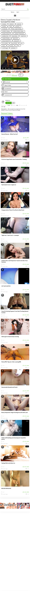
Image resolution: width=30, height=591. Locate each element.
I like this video (8, 75)
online (18, 45)
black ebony (14, 36)
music (3, 45)
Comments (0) (8, 95)
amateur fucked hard (19, 33)
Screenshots (8, 88)
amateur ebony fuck (6, 33)
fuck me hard (14, 43)
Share (6, 91)
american (19, 24)
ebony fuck (15, 38)
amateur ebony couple (18, 31)
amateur (4, 26)
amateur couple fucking (16, 28)
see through (5, 48)
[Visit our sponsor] (15, 72)
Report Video (8, 85)
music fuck (10, 45)
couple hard (23, 36)
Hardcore (12, 24)
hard (21, 43)
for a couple (5, 43)
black (10, 26)
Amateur (4, 24)
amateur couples (6, 31)
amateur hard (5, 36)
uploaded (13, 48)
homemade (4, 28)
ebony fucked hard (6, 40)
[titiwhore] (3, 102)
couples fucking (5, 38)
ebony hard (16, 40)
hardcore (17, 26)
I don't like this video (10, 75)
